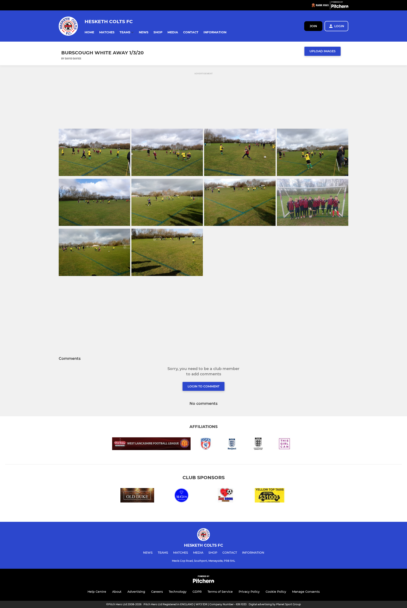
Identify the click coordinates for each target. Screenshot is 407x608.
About (116, 592)
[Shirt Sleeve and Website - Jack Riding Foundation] (226, 496)
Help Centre (97, 592)
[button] (89, 32)
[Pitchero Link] (339, 7)
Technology (178, 592)
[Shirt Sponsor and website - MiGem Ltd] (181, 496)
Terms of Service (220, 592)
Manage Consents (306, 592)
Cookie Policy (276, 592)
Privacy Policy (249, 592)
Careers (157, 592)
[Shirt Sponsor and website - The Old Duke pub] (137, 496)
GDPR (197, 592)
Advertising (136, 592)
